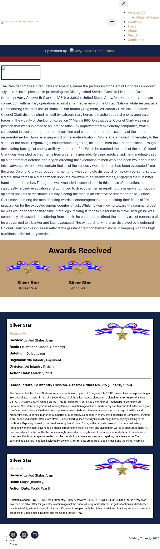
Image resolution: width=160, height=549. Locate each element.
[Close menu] (124, 3)
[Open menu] (112, 22)
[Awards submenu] (142, 13)
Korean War (28, 287)
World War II (80, 287)
